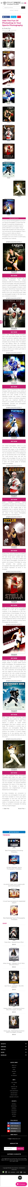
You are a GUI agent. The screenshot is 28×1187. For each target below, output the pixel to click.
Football (14, 1104)
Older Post (6, 808)
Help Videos (14, 1082)
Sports (3, 1044)
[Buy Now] (8, 48)
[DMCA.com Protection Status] (3, 1172)
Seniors (3, 1046)
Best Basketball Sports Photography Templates (14, 918)
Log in (11, 10)
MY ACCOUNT (14, 1075)
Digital (3, 1049)
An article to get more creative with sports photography (14, 885)
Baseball (14, 1108)
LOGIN (14, 1073)
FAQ (14, 1084)
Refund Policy (14, 1092)
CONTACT (14, 1067)
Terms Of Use (14, 1086)
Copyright (14, 1088)
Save (20, 16)
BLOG (14, 1069)
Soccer (14, 1116)
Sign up (16, 10)
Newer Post (21, 808)
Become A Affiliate (14, 1096)
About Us (14, 1065)
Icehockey (14, 1112)
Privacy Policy (14, 1094)
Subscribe (20, 1148)
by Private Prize (9, 29)
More (2, 1052)
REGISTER (14, 1071)
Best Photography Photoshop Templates (14, 851)
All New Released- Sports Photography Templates (14, 868)
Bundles (3, 1055)
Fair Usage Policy (14, 1090)
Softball (14, 1114)
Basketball (14, 1106)
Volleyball (14, 1110)
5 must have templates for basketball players (14, 902)
